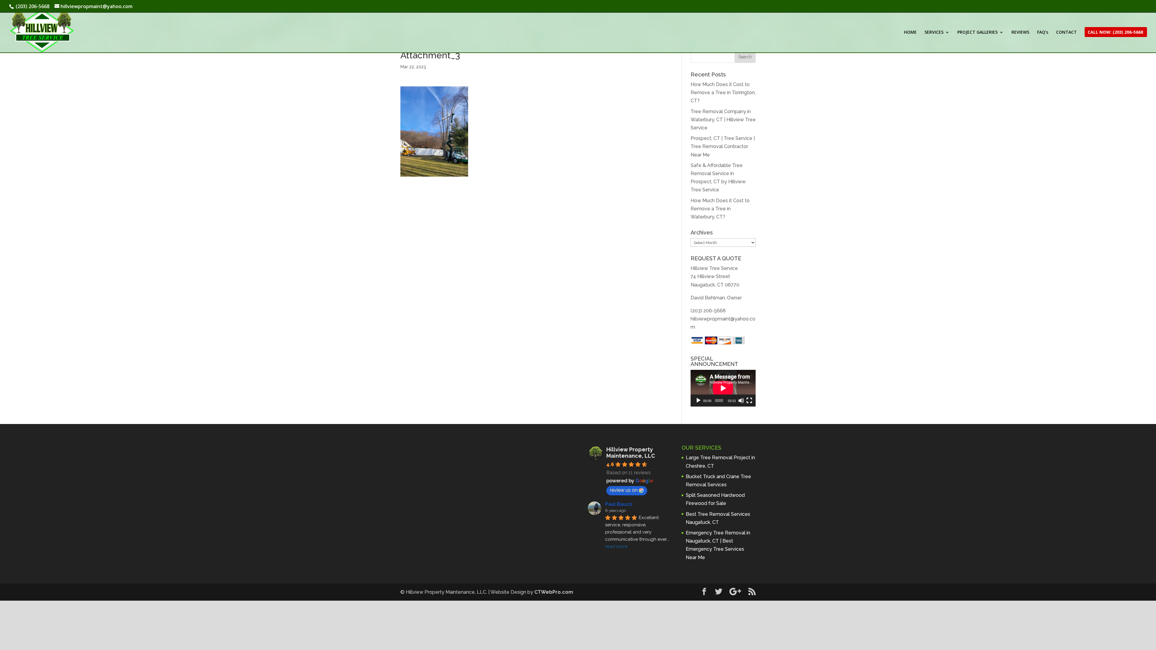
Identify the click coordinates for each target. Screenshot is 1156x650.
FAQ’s (1042, 32)
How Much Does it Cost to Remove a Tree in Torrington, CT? (723, 93)
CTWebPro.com (553, 592)
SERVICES (933, 32)
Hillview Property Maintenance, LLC (630, 452)
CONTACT (1066, 32)
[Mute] (741, 401)
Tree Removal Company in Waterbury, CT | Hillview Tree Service (723, 120)
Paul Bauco (618, 504)
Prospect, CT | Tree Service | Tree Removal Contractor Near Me (723, 146)
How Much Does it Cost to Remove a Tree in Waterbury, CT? (720, 209)
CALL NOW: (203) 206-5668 (1115, 32)
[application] (723, 388)
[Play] (698, 401)
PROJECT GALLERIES (977, 32)
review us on (624, 490)
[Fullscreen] (749, 401)
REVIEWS (1020, 32)
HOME (910, 32)
